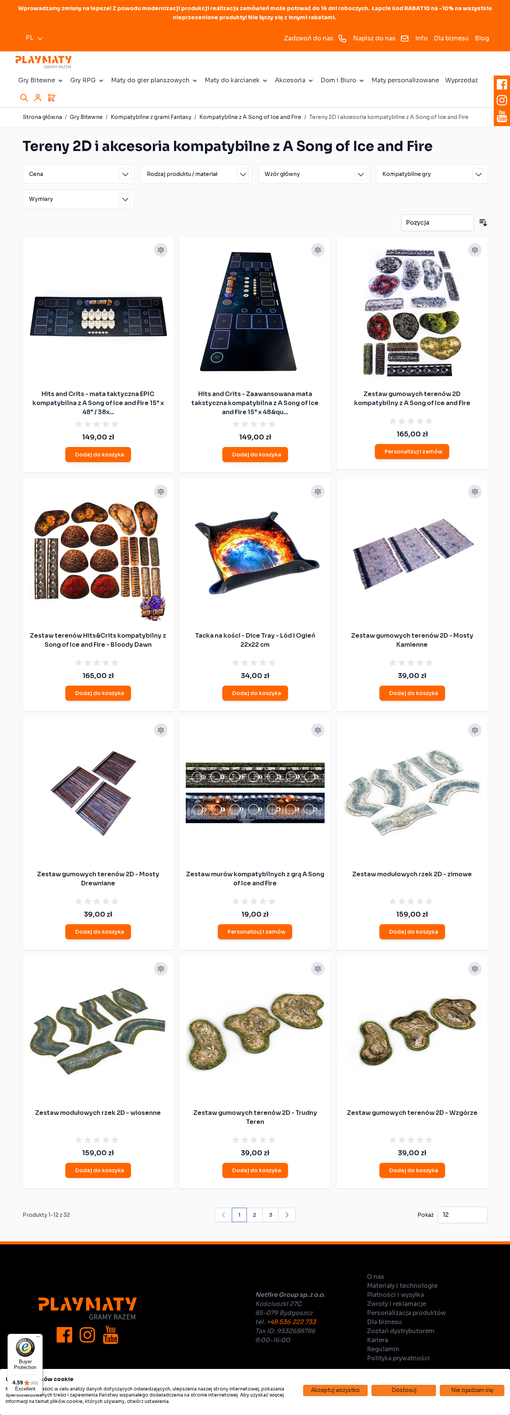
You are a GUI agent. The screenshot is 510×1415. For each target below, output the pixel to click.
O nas (375, 1277)
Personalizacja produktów (406, 1313)
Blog (482, 38)
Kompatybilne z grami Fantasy (151, 117)
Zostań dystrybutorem (401, 1331)
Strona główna (42, 117)
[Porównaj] (161, 250)
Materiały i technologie (402, 1286)
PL (29, 38)
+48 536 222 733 (291, 1322)
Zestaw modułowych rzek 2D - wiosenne (98, 1113)
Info (421, 38)
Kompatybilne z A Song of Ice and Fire (250, 117)
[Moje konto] (37, 97)
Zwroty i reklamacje (396, 1304)
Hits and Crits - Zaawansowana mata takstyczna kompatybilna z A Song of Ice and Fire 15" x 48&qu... (255, 403)
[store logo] (43, 62)
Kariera (377, 1340)
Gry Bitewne (86, 117)
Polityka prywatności (398, 1358)
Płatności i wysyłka (395, 1295)
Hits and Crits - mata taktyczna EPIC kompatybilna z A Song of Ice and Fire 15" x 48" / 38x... (98, 403)
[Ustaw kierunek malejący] (483, 222)
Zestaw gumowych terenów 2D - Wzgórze (412, 1113)
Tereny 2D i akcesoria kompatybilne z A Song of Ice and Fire (388, 117)
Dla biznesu (451, 38)
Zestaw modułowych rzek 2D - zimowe (412, 874)
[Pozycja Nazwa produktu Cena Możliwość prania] (437, 222)
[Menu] (38, 1338)
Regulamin (383, 1349)
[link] (223, 1215)
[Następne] (287, 1215)
